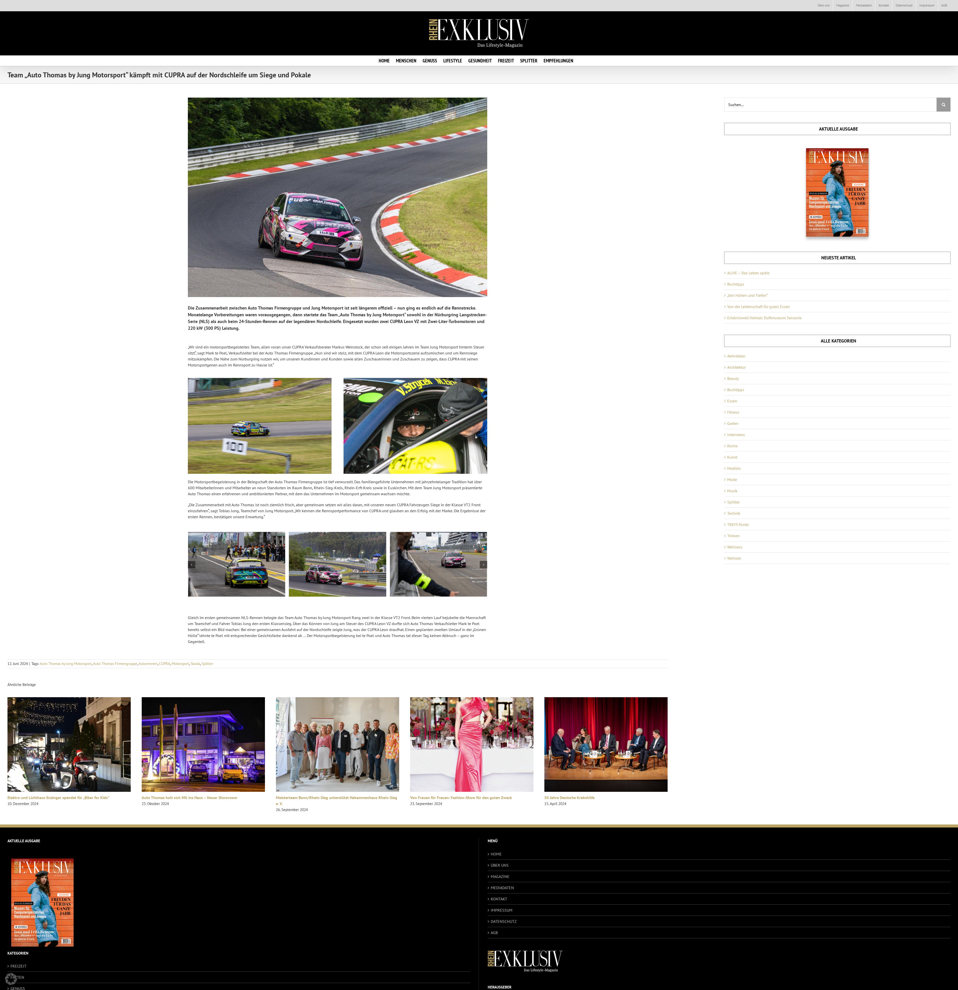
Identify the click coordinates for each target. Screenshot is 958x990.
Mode (732, 479)
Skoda (195, 663)
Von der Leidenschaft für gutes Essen (758, 306)
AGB (494, 932)
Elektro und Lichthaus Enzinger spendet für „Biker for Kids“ (58, 797)
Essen (732, 400)
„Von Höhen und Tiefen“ (747, 295)
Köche (732, 445)
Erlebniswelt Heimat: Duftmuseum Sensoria (764, 317)
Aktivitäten (736, 355)
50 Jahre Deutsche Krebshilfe (569, 797)
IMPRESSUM (501, 910)
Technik (733, 513)
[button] (191, 564)
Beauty (733, 378)
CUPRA (164, 663)
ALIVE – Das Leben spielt (748, 272)
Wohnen (734, 558)
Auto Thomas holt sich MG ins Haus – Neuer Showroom (189, 797)
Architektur (736, 367)
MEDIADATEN (502, 887)
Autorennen (148, 663)
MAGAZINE (500, 876)
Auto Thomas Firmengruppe (115, 663)
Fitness (733, 412)
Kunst (732, 457)
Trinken (733, 535)
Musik (732, 490)
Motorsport (180, 663)
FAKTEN (17, 977)
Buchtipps (735, 284)
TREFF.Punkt (738, 524)
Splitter (207, 663)
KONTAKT (499, 898)
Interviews (736, 434)
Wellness (734, 546)
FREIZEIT (18, 966)
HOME (496, 853)
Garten (732, 423)
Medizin (734, 468)
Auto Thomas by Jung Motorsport (66, 663)
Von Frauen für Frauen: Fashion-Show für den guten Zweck (461, 797)
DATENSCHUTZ (504, 921)
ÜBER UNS (500, 865)
